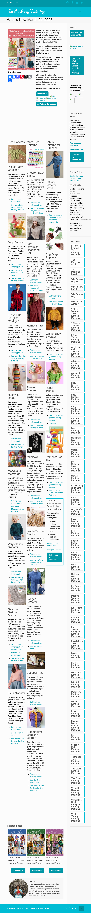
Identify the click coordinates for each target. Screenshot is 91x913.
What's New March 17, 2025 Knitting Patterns (16, 860)
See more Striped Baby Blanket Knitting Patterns (37, 210)
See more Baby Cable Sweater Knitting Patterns (17, 207)
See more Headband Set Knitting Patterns (36, 288)
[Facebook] (72, 2)
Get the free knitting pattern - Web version (17, 647)
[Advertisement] (49, 120)
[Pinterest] (67, 2)
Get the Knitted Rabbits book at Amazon (17, 272)
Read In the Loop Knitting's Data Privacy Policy (76, 178)
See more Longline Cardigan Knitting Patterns (18, 358)
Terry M (32, 881)
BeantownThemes (43, 908)
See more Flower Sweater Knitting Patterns (17, 741)
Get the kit (53, 424)
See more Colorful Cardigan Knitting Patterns (37, 788)
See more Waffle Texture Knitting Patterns (36, 562)
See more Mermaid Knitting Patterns (17, 509)
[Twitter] (77, 2)
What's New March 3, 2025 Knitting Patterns (54, 860)
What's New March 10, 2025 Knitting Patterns (35, 860)
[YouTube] (82, 2)
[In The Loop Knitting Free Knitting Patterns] (26, 12)
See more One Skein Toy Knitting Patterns (56, 493)
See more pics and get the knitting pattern (56, 356)
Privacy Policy (76, 172)
